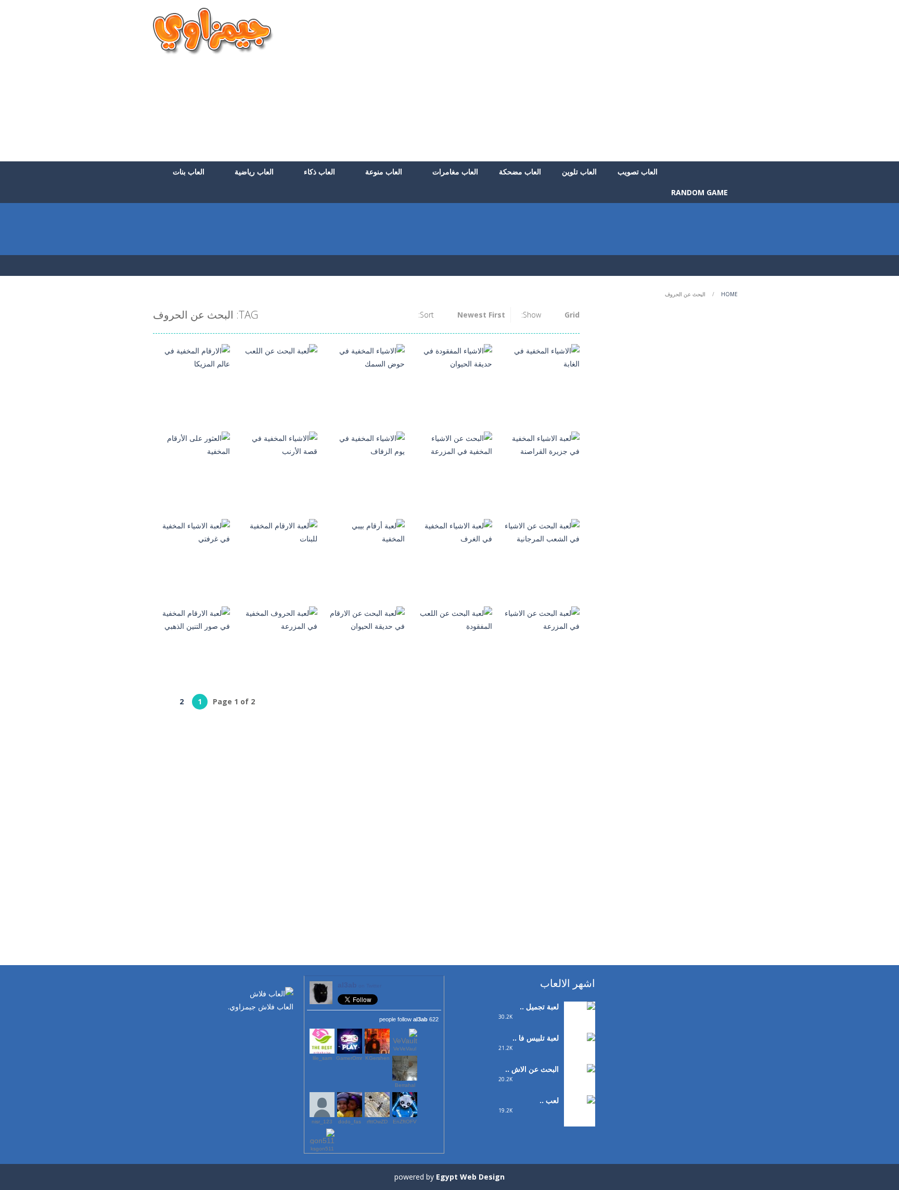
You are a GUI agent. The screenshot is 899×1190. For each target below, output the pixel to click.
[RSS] (254, 1028)
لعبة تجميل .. (539, 1006)
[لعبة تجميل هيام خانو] (579, 1020)
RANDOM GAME (700, 192)
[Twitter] (270, 1028)
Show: (531, 315)
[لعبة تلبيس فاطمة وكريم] (579, 1058)
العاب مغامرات (455, 171)
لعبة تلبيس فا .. (535, 1038)
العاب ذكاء (319, 171)
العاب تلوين (579, 171)
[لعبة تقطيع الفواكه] (579, 1114)
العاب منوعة (383, 171)
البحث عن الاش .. (532, 1069)
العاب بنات (188, 171)
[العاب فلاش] (213, 30)
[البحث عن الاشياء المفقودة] (579, 1089)
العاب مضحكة (520, 171)
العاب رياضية (254, 171)
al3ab (359, 985)
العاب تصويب (638, 171)
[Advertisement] (556, 81)
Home (729, 294)
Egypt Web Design (470, 1177)
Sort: (426, 315)
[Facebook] (285, 1028)
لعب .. (549, 1100)
